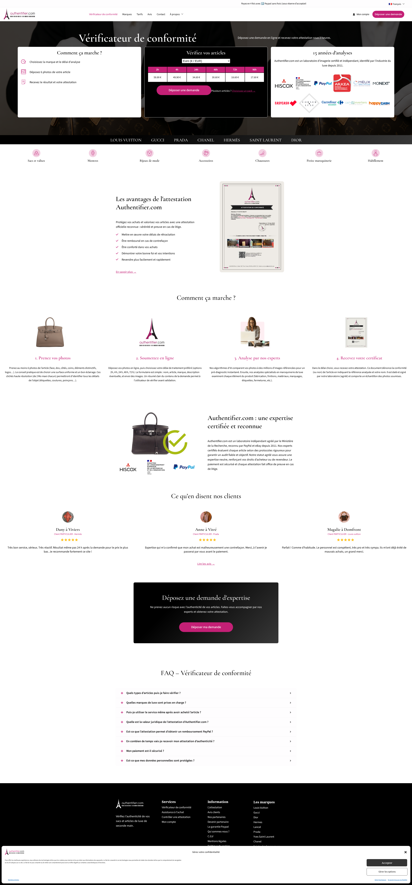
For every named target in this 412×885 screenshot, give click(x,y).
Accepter (387, 862)
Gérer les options (387, 871)
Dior (255, 817)
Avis (150, 14)
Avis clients (214, 812)
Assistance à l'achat (173, 812)
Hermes (257, 822)
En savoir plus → (126, 272)
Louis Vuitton (260, 808)
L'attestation (215, 807)
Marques (127, 14)
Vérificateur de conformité (103, 14)
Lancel (257, 827)
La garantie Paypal (218, 827)
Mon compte (169, 822)
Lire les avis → (206, 564)
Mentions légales (13, 880)
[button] (405, 852)
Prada (256, 832)
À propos (175, 14)
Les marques (264, 802)
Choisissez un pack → (243, 91)
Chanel (257, 842)
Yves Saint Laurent (263, 837)
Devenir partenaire (218, 822)
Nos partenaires (216, 817)
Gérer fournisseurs (380, 880)
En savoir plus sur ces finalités (397, 880)
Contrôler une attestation (176, 817)
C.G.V (210, 836)
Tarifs (140, 14)
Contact (161, 14)
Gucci (256, 813)
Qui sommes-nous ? (218, 832)
